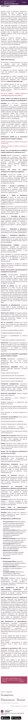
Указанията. (10, 267)
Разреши (22, 681)
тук (9, 640)
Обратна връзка (21, 700)
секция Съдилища (22, 618)
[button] (2, 2)
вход (24, 2)
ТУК (22, 56)
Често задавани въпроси (7, 695)
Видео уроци (11, 700)
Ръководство (4, 700)
